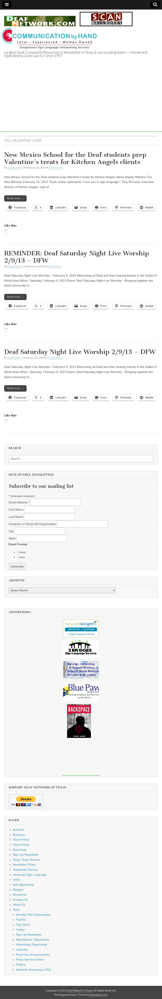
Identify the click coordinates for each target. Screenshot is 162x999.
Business (19, 834)
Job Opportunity (23, 884)
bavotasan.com (99, 995)
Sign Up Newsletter (29, 934)
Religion (18, 889)
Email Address (19, 502)
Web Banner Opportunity (32, 939)
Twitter (20, 929)
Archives (18, 829)
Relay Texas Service (26, 859)
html (23, 552)
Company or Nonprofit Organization (33, 524)
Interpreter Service (25, 869)
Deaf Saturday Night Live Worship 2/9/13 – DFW (79, 352)
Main (16, 909)
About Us (19, 904)
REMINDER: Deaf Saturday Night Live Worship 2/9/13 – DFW (76, 256)
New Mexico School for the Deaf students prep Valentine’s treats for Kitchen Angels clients (75, 158)
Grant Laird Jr (15, 167)
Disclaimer (20, 894)
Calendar (22, 949)
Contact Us (20, 899)
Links (16, 879)
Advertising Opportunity (31, 944)
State (12, 538)
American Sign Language (30, 874)
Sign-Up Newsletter (26, 854)
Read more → (15, 198)
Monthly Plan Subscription (33, 914)
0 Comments (56, 167)
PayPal (20, 919)
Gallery (21, 964)
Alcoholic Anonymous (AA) (33, 969)
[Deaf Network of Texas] (40, 19)
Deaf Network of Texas (79, 990)
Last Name (16, 516)
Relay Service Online (30, 959)
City (12, 531)
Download (19, 849)
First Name (16, 509)
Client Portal (21, 839)
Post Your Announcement (33, 954)
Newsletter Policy (24, 864)
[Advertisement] (81, 102)
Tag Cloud (23, 924)
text (22, 557)
